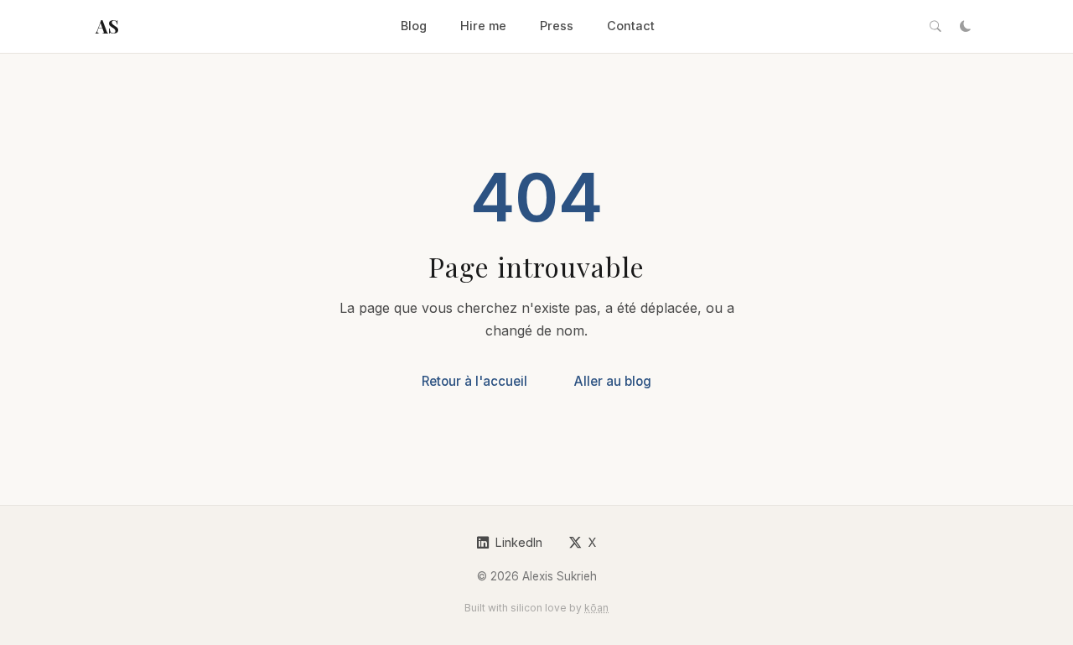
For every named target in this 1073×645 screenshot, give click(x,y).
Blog (414, 25)
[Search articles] (935, 27)
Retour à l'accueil (474, 381)
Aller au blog (612, 381)
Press (556, 25)
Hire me (483, 25)
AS (107, 26)
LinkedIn (518, 542)
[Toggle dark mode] (965, 27)
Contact (631, 25)
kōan (596, 607)
